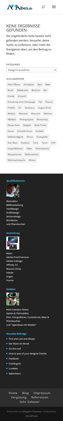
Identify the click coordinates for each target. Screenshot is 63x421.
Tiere (35, 142)
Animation (29, 84)
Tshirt (45, 142)
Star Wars (13, 142)
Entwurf (22, 96)
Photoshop (42, 119)
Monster (23, 113)
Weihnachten (31, 154)
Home (13, 393)
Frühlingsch (15, 363)
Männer (48, 113)
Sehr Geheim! (30, 402)
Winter (32, 160)
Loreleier (13, 368)
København (15, 373)
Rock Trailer (41, 125)
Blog (25, 393)
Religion (27, 125)
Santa (11, 131)
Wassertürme (14, 154)
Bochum (36, 90)
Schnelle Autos (24, 131)
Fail (40, 101)
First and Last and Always (22, 338)
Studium (25, 142)
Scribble (40, 131)
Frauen (49, 101)
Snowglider (42, 136)
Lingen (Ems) (44, 107)
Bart (40, 84)
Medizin (12, 113)
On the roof (15, 348)
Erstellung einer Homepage (21, 101)
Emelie (11, 96)
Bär (45, 90)
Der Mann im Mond (19, 343)
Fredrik (11, 107)
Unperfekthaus (15, 148)
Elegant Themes (32, 411)
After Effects (14, 84)
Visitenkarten (42, 148)
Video (29, 148)
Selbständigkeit (15, 136)
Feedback (14, 358)
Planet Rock (14, 125)
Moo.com (35, 113)
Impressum (42, 393)
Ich (19, 107)
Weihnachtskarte (16, 160)
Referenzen (39, 397)
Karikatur (29, 107)
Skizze (30, 136)
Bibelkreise (22, 90)
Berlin (11, 90)
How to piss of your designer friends (28, 353)
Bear (48, 84)
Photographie (26, 119)
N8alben (12, 119)
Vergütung (19, 397)
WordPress (32, 416)
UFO (53, 142)
